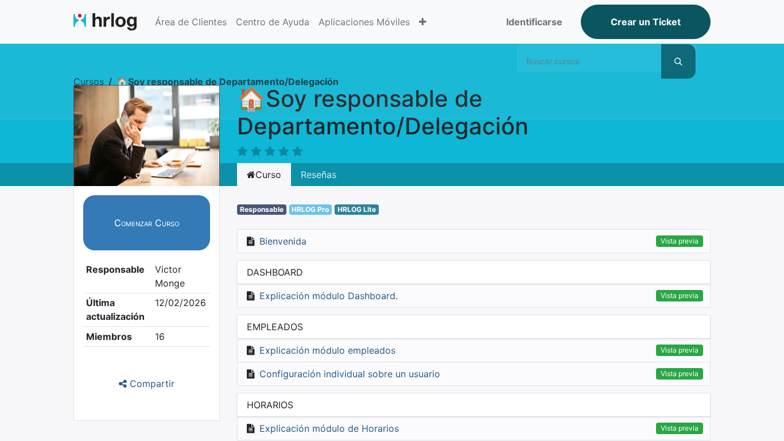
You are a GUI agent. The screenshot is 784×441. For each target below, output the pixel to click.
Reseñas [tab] (318, 174)
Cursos (88, 81)
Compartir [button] (150, 383)
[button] (422, 21)
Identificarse (534, 22)
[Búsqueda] (678, 61)
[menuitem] (190, 21)
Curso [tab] (268, 174)
